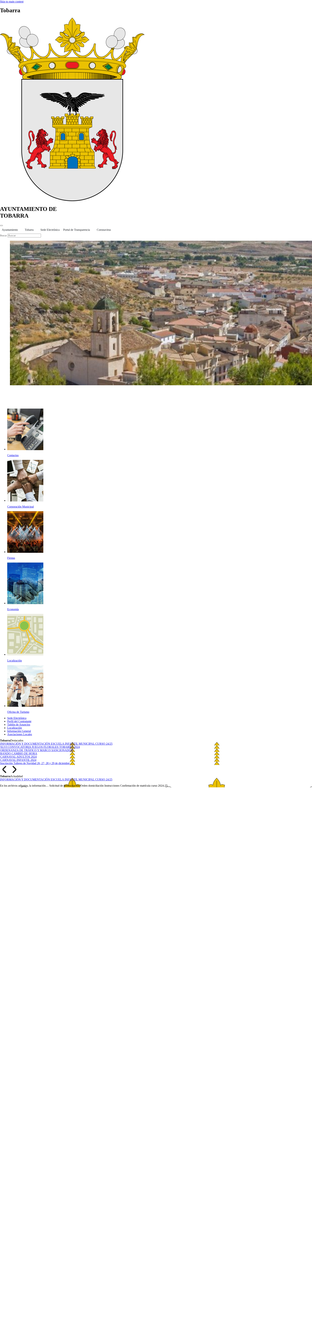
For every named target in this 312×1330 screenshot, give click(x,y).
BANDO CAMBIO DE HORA (18, 753)
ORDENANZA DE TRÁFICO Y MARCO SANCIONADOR (36, 750)
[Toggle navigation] (1, 225)
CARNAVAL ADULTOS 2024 (18, 756)
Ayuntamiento (10, 229)
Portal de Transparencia (76, 229)
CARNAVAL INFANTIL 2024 (18, 759)
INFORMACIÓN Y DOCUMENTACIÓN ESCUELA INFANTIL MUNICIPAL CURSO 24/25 (56, 743)
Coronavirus (104, 229)
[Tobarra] (72, 200)
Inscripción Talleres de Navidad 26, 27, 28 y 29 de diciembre (35, 763)
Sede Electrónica (50, 229)
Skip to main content (11, 1)
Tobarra (29, 229)
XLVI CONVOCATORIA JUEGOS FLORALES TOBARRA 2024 (40, 746)
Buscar (4, 235)
